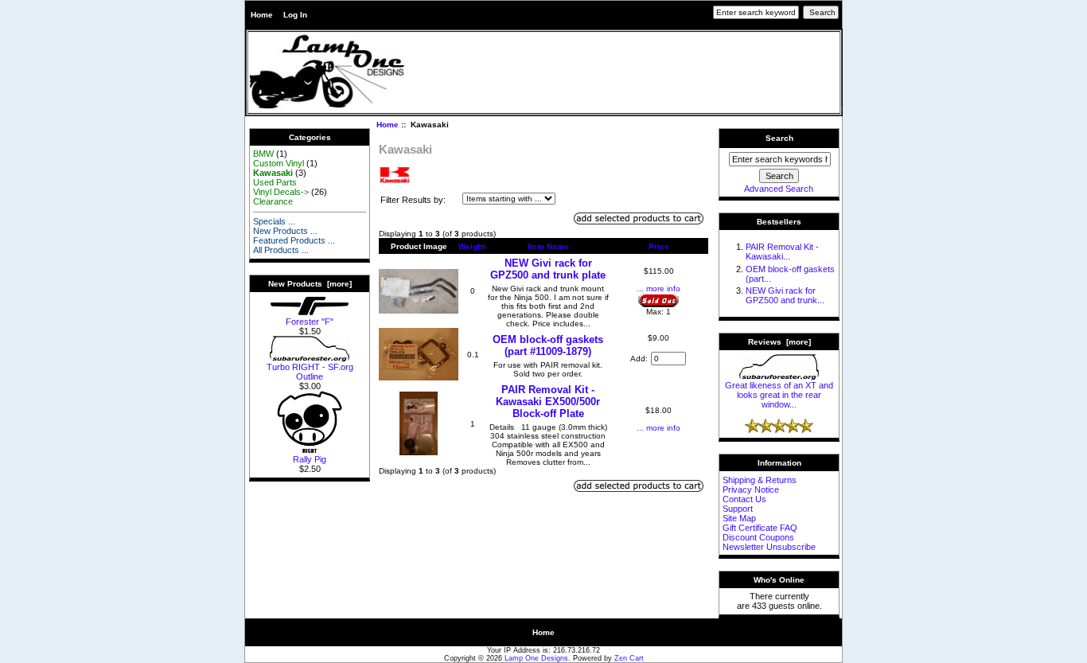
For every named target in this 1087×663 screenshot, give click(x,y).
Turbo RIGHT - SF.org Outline (310, 371)
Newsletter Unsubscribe (769, 547)
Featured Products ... (294, 240)
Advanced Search (778, 188)
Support (738, 508)
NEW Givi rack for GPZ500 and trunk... (785, 295)
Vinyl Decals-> (281, 192)
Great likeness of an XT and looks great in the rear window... (779, 394)
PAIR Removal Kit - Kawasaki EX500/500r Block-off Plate (548, 401)
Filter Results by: (413, 200)
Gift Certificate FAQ (760, 527)
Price (659, 246)
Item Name (548, 246)
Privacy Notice (751, 489)
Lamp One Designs (536, 658)
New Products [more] (310, 283)
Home (262, 14)
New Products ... (285, 231)
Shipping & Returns (760, 480)
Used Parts (275, 182)
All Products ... (281, 250)
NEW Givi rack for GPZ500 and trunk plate (548, 269)
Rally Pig (309, 459)
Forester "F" (309, 321)
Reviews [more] (779, 341)
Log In (295, 14)
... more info (658, 288)
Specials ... (274, 221)
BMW (263, 153)
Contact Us (744, 499)
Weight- (472, 246)
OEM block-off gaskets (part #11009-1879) (548, 345)
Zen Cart (629, 658)
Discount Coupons (758, 537)
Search (779, 138)
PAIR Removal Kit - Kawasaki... (782, 251)
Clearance (273, 201)
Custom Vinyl (278, 163)
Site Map (739, 518)
